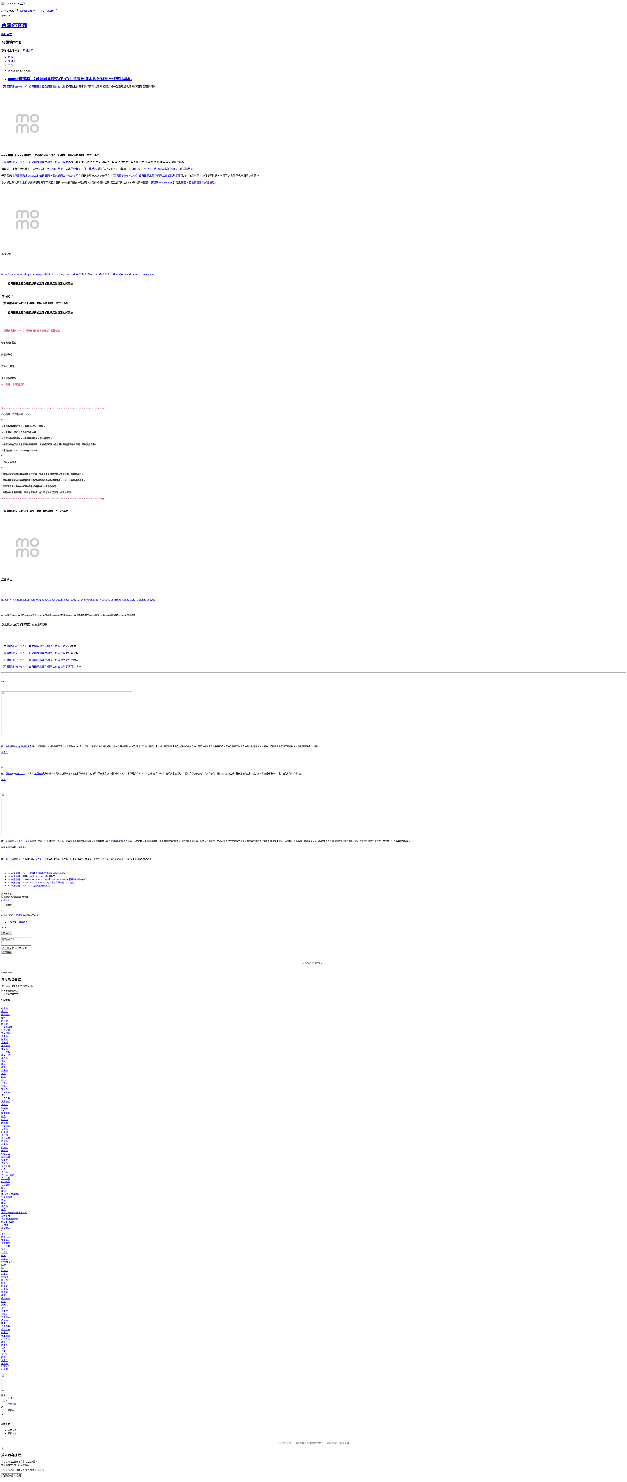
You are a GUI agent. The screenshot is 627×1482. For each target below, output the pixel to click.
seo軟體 (4, 1225)
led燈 (3, 1265)
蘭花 (3, 1191)
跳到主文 (6, 34)
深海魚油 (5, 1166)
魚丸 (3, 1079)
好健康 (4, 1150)
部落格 (12, 61)
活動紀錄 (23, 922)
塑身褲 (4, 1363)
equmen (19, 773)
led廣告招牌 (7, 1261)
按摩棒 (4, 1320)
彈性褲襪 (5, 1298)
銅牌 (3, 1255)
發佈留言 (7, 952)
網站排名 (5, 1228)
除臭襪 (9, 746)
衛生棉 (9, 859)
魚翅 (3, 1095)
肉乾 (3, 1076)
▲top (3, 927)
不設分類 (28, 50)
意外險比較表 (7, 1175)
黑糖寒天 (5, 1215)
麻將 (3, 1301)
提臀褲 (4, 1369)
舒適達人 (20, 859)
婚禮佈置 (5, 1240)
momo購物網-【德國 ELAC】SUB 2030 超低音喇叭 (31, 876)
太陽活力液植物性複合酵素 (14, 1212)
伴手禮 (4, 1070)
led (2, 1267)
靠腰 (3, 1200)
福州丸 (4, 1089)
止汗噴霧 (5, 1045)
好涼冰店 (5, 1030)
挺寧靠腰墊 (6, 1197)
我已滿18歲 (8, 1475)
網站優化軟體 (7, 1222)
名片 (10, 64)
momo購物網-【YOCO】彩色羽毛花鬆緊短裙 (29, 885)
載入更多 (7, 933)
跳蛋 (3, 1323)
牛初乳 (4, 1163)
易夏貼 (4, 1036)
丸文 (16, 841)
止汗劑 (4, 1042)
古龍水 (4, 1354)
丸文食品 (27, 841)
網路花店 (5, 1237)
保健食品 (5, 1153)
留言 (25, 915)
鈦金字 (4, 1273)
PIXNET (289, 1443)
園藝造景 (5, 1181)
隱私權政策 (332, 1443)
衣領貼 (4, 1008)
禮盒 (22, 847)
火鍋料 (4, 1086)
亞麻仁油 (5, 1157)
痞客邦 (19, 915)
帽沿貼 (4, 1011)
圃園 (3, 1357)
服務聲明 (344, 1443)
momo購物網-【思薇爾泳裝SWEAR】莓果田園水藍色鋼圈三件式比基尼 (70, 79)
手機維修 (5, 1329)
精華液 (4, 1345)
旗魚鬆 (118, 841)
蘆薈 (3, 1342)
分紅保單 (5, 1178)
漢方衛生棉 (40, 859)
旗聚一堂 (5, 1055)
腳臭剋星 (25, 746)
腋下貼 (4, 1039)
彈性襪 (4, 1292)
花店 (3, 1234)
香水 (3, 1351)
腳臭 (3, 1017)
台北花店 (5, 1246)
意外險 (4, 1172)
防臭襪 (4, 1024)
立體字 (4, 1252)
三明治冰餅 (6, 1027)
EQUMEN (5, 1366)
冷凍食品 (5, 1092)
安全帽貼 (5, 1033)
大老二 (4, 1304)
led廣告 (4, 1270)
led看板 (4, 1277)
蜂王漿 (4, 1160)
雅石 (3, 1188)
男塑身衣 (38, 773)
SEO (3, 1230)
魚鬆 (3, 779)
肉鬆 (3, 1064)
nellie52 (5, 900)
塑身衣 (4, 752)
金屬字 (4, 1258)
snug (3, 681)
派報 (3, 1249)
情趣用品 (5, 1317)
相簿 (10, 57)
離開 (18, 1475)
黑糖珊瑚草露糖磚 (9, 1219)
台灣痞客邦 (14, 25)
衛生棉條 (5, 1335)
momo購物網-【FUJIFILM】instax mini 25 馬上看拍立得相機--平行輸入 (41, 882)
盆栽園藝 (5, 1184)
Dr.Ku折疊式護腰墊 (10, 1194)
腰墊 (3, 1203)
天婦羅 (4, 1083)
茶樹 (3, 1348)
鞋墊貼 (4, 1048)
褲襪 (3, 1295)
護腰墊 (4, 1206)
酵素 (3, 1169)
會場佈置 (5, 1243)
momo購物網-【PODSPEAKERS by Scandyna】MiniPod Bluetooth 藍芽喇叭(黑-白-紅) (47, 879)
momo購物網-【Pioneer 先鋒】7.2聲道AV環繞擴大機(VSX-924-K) (38, 873)
